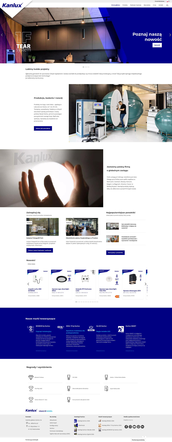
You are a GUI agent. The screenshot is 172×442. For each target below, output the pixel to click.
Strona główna (115, 5)
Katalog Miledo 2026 (108, 421)
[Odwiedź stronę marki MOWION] (31, 329)
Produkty (125, 5)
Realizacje (82, 425)
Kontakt (161, 5)
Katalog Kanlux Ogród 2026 (86, 434)
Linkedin (143, 427)
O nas (154, 5)
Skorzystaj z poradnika (115, 252)
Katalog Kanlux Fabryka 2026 (86, 430)
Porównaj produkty (138, 440)
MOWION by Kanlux (41, 351)
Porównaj (33, 299)
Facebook (127, 427)
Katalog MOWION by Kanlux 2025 (112, 430)
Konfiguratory (54, 425)
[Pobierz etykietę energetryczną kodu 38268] (117, 296)
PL (169, 1)
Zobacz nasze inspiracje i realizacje (39, 250)
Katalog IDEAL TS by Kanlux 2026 (111, 425)
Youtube (135, 427)
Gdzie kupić (53, 423)
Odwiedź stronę (100, 351)
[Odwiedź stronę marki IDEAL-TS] (61, 327)
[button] (168, 1)
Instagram (131, 427)
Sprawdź (157, 45)
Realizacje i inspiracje (135, 5)
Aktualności (53, 420)
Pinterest (139, 427)
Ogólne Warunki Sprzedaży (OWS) (60, 434)
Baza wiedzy (147, 5)
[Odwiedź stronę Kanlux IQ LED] (91, 328)
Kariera (52, 428)
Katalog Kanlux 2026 (84, 421)
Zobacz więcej (31, 264)
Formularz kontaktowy (56, 431)
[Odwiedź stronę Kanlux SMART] (121, 329)
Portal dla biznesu (160, 1)
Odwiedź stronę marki (71, 351)
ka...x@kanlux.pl (33, 423)
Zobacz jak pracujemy (43, 128)
